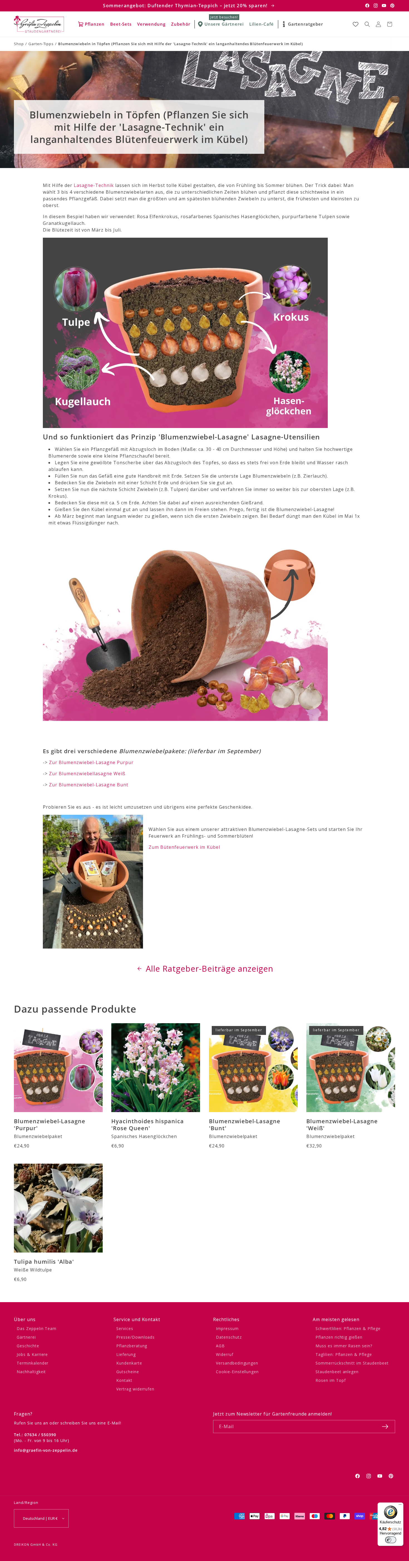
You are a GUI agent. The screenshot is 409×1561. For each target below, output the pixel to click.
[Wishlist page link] (355, 24)
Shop (19, 43)
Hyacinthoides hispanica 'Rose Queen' (147, 1125)
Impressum (227, 1328)
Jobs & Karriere (32, 1354)
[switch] (390, 1539)
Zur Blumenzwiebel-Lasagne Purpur (91, 762)
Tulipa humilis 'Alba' (44, 1261)
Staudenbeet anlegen (337, 1371)
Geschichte (28, 1345)
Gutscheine (127, 1371)
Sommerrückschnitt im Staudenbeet (352, 1363)
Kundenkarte (129, 1363)
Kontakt (124, 1380)
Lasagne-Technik (94, 185)
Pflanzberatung (131, 1345)
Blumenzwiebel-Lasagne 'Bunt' (244, 1125)
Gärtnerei (26, 1337)
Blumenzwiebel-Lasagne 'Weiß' (342, 1125)
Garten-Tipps (41, 43)
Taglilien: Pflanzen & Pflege (344, 1354)
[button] (367, 24)
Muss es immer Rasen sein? (344, 1345)
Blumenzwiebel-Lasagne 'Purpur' (49, 1125)
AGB (220, 1345)
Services (124, 1328)
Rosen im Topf (331, 1380)
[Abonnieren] (385, 1426)
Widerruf (224, 1354)
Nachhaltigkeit (31, 1371)
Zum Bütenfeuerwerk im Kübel (184, 847)
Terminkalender (32, 1363)
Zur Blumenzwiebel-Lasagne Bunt (88, 785)
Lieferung (126, 1354)
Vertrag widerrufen (135, 1389)
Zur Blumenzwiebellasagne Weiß (87, 773)
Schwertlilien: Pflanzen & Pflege (348, 1328)
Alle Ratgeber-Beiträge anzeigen (210, 968)
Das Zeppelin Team (36, 1328)
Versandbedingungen (237, 1363)
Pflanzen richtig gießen (339, 1337)
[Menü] (400, 1505)
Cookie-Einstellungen (237, 1371)
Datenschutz (229, 1337)
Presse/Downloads (135, 1337)
